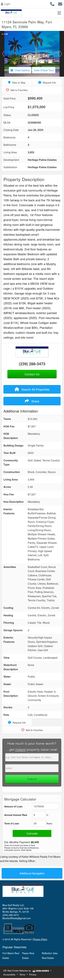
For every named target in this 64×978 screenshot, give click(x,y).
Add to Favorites (19, 90)
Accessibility (9, 974)
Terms (22, 974)
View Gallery (22, 70)
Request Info (49, 82)
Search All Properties (35, 389)
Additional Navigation (32, 873)
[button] (3, 54)
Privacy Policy (40, 939)
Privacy (32, 974)
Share (35, 401)
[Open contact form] (60, 3)
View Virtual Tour (44, 70)
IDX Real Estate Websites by (17, 970)
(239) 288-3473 (32, 363)
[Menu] (59, 13)
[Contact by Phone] (52, 3)
